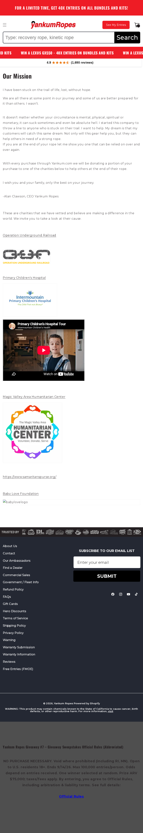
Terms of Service (15, 618)
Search (127, 37)
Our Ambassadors (17, 560)
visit (110, 711)
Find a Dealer (13, 568)
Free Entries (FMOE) (18, 669)
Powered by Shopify (87, 703)
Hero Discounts (14, 611)
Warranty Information (19, 654)
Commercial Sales (16, 575)
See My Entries (116, 25)
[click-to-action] (53, 25)
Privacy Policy (13, 633)
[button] (5, 25)
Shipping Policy (14, 625)
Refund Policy (13, 589)
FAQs (7, 597)
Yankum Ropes (63, 703)
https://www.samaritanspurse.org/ (29, 477)
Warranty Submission (19, 647)
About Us (10, 546)
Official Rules (71, 796)
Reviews (9, 661)
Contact (9, 553)
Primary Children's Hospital (24, 278)
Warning (9, 640)
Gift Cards (10, 604)
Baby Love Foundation (21, 493)
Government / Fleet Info (21, 582)
